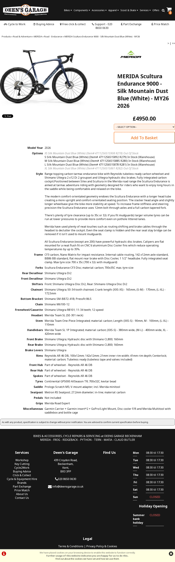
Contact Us (22, 498)
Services (144, 10)
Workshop (22, 460)
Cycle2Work (21, 468)
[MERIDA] (131, 65)
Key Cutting (22, 464)
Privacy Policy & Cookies (101, 546)
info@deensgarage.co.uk (67, 486)
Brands (21, 483)
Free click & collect (74, 24)
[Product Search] (163, 10)
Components (81, 10)
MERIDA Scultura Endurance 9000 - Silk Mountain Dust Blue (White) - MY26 (102, 36)
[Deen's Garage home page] (25, 9)
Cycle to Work (16, 24)
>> (173, 43)
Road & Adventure (22, 36)
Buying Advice (45, 24)
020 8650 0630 (67, 479)
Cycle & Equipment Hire (22, 479)
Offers (155, 10)
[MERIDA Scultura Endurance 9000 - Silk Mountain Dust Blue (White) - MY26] (44, 78)
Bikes (67, 10)
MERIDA (38, 36)
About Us (22, 494)
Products (6, 36)
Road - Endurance (53, 36)
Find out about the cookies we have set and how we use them (87, 558)
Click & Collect (22, 475)
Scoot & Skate (128, 10)
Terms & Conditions (70, 546)
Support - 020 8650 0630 (103, 26)
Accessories (98, 10)
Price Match (161, 24)
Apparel (112, 10)
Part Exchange (132, 24)
